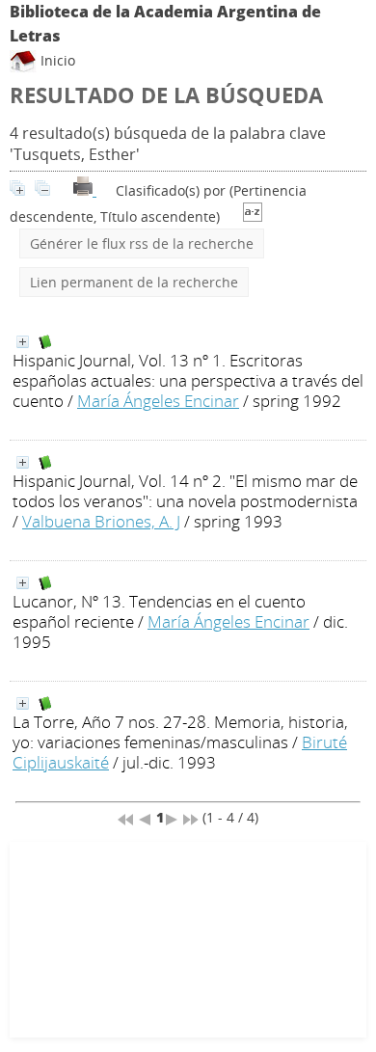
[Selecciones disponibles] (252, 216)
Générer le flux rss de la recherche (142, 243)
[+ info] (22, 342)
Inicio (56, 60)
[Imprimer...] (84, 190)
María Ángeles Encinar (158, 401)
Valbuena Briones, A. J (101, 521)
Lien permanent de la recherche (134, 282)
